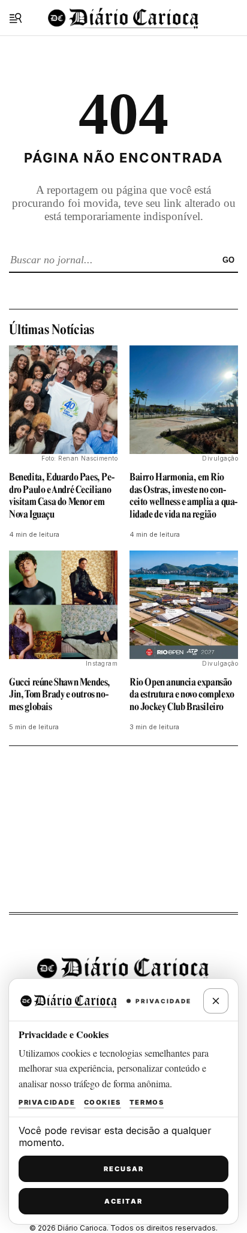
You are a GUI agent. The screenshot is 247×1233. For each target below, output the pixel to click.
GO (228, 259)
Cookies (102, 1102)
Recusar (124, 1169)
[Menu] (15, 18)
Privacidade (47, 1102)
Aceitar (123, 1201)
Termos (146, 1102)
